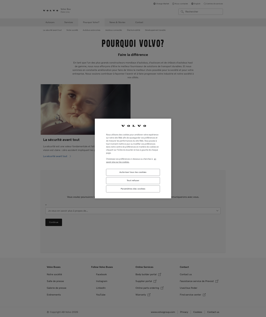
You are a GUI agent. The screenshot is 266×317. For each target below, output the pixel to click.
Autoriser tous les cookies (132, 172)
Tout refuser (133, 180)
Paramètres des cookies (133, 189)
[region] (133, 158)
